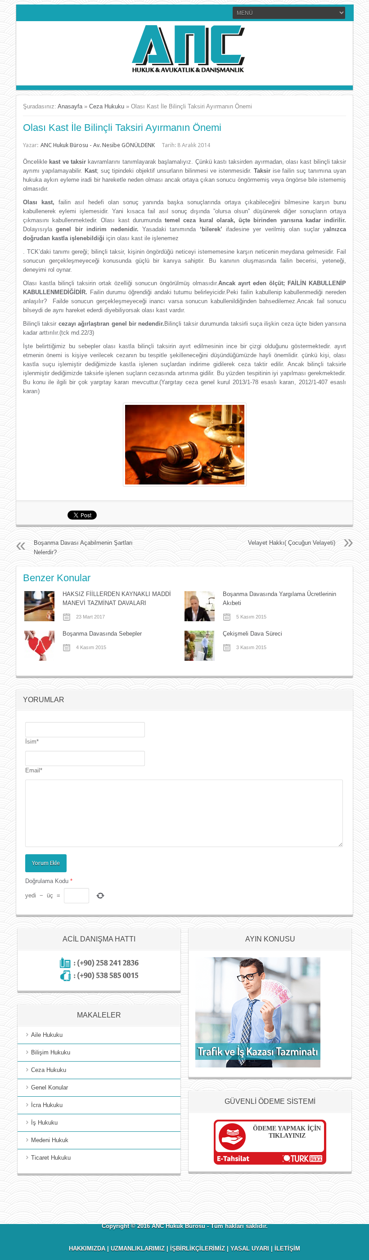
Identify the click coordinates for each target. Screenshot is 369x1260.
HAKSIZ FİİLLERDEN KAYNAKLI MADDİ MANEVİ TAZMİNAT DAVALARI (117, 598)
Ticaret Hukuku (51, 1157)
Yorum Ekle (46, 863)
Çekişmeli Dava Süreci (252, 633)
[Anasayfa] (185, 74)
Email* (33, 770)
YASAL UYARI (249, 1248)
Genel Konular (49, 1087)
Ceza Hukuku (106, 106)
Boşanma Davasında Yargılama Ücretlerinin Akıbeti (279, 598)
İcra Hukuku (47, 1105)
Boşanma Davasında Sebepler (102, 633)
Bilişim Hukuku (50, 1052)
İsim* (32, 741)
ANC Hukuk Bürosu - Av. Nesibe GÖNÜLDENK (97, 145)
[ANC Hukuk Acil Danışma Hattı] (99, 979)
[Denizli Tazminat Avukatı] (257, 1065)
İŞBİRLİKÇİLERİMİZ (197, 1248)
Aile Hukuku (47, 1034)
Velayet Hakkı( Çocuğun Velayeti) (291, 542)
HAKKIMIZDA (87, 1248)
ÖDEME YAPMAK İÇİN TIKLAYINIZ (287, 1132)
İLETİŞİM (287, 1248)
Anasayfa (70, 106)
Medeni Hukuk (49, 1140)
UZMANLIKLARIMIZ (138, 1248)
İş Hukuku (44, 1122)
